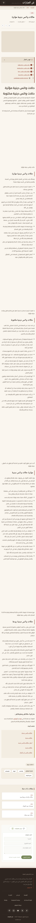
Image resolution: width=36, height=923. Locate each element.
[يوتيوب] (18, 910)
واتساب (21, 771)
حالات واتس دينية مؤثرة (24, 65)
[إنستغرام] (13, 910)
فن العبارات (10, 917)
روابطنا (5, 900)
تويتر (20, 718)
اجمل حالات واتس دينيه (25, 743)
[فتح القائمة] (4, 3)
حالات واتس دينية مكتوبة (23, 68)
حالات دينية (28, 738)
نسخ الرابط (28, 775)
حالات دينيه (28, 748)
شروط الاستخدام (28, 900)
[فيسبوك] (26, 910)
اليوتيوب (15, 718)
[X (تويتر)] (22, 910)
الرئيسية (32, 8)
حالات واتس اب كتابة (26, 752)
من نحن (18, 895)
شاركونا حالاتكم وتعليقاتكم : (21, 78)
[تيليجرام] (9, 910)
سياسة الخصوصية (15, 900)
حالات (27, 8)
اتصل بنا (10, 895)
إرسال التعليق (26, 857)
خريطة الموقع (18, 905)
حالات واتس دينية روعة (24, 75)
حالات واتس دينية (27, 733)
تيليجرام (7, 771)
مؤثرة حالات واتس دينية (24, 71)
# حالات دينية (30, 765)
